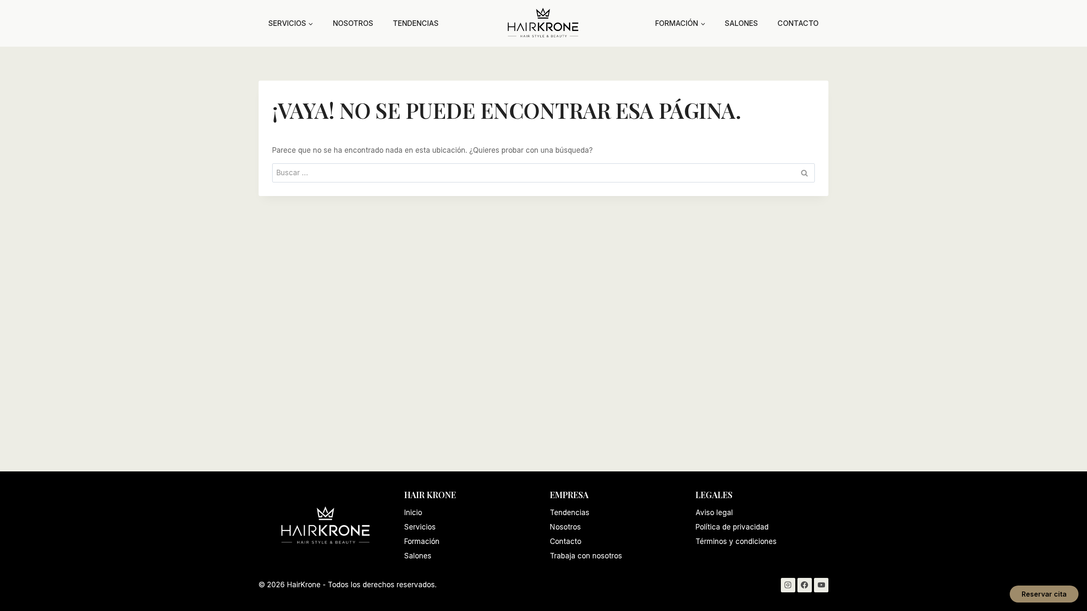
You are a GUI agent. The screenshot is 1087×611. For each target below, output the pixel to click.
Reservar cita (1044, 594)
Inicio (413, 512)
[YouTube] (821, 585)
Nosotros (353, 23)
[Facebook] (804, 585)
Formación (421, 541)
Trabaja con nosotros (586, 556)
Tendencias (416, 23)
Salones (741, 23)
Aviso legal (714, 512)
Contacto (798, 23)
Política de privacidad (732, 527)
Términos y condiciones (736, 541)
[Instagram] (788, 585)
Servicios (420, 527)
